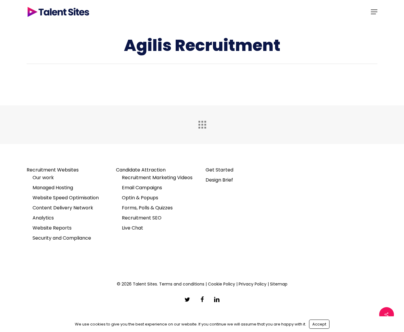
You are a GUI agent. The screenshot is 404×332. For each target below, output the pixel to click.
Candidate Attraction (141, 169)
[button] (374, 12)
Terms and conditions (181, 284)
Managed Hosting (53, 187)
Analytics (43, 217)
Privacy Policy (252, 284)
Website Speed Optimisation (66, 197)
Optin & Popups (140, 197)
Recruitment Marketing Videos (157, 177)
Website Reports (52, 227)
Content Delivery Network (63, 207)
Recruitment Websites (53, 169)
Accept (319, 324)
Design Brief (219, 180)
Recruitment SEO (141, 217)
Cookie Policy (221, 284)
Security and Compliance (62, 238)
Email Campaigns (142, 187)
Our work (43, 177)
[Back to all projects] (202, 123)
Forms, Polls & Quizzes (147, 207)
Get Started (219, 169)
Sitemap (278, 284)
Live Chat (132, 227)
